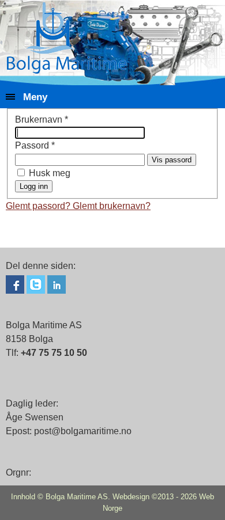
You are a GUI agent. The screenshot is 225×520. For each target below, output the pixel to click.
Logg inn (34, 186)
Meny (35, 97)
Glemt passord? (39, 206)
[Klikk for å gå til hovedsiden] (66, 37)
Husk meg (49, 173)
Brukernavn (41, 119)
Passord (35, 145)
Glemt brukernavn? (112, 206)
